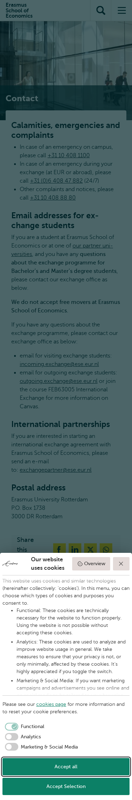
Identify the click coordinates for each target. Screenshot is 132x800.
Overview (94, 563)
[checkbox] (23, 727)
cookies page (51, 704)
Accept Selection (66, 786)
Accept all (66, 766)
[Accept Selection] (121, 563)
